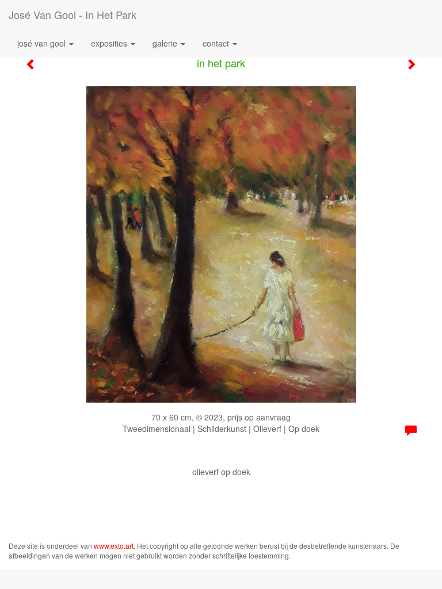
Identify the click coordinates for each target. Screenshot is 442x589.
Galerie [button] (166, 43)
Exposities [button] (110, 43)
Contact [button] (217, 43)
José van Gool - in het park (72, 14)
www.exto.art (114, 545)
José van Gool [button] (42, 43)
